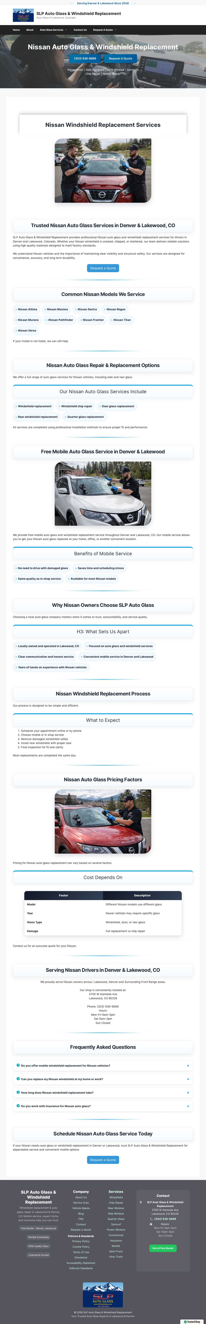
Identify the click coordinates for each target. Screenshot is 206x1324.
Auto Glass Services (51, 29)
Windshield (116, 1197)
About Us (81, 1197)
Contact (81, 1224)
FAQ (81, 1218)
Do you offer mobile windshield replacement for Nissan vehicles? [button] (65, 1065)
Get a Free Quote (162, 1248)
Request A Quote (103, 29)
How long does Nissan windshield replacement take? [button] (57, 1092)
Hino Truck (116, 1256)
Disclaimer (81, 1257)
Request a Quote (103, 268)
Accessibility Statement (81, 1263)
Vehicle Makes (81, 1208)
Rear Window (116, 1208)
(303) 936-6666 (85, 58)
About (29, 29)
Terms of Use (81, 1252)
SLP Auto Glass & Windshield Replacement (79, 13)
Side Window (116, 1213)
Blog (81, 1213)
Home (16, 29)
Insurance (116, 1240)
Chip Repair (116, 1202)
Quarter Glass (116, 1218)
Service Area (81, 1202)
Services (116, 1192)
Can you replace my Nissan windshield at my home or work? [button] (62, 1079)
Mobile (116, 1245)
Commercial (116, 1235)
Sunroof (116, 1224)
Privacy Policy (81, 1241)
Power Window (116, 1229)
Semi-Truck (116, 1251)
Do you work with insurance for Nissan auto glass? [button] (56, 1106)
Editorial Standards (81, 1268)
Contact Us (80, 29)
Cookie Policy (81, 1246)
